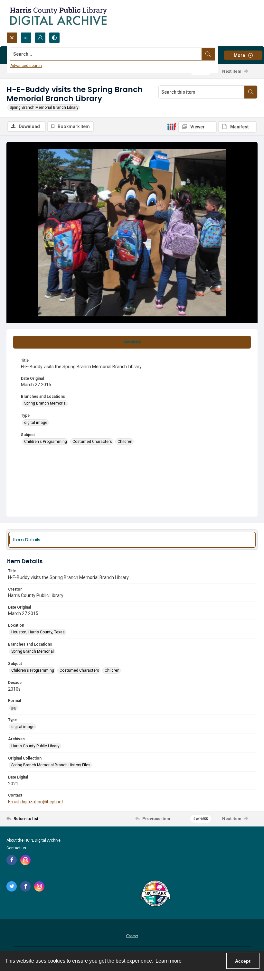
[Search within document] (250, 92)
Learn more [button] (169, 961)
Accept (242, 961)
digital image (35, 422)
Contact (132, 936)
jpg (13, 707)
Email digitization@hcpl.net (35, 801)
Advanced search (26, 65)
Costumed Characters (92, 441)
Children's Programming (45, 441)
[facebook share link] (11, 860)
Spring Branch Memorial (45, 403)
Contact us (16, 848)
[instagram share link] (25, 860)
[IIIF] (171, 126)
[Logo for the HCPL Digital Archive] (57, 16)
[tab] (132, 342)
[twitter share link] (11, 886)
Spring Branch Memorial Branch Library (44, 107)
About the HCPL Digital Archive (33, 840)
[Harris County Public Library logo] (155, 894)
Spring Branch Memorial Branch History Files (50, 765)
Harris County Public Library (35, 746)
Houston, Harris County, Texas (38, 632)
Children (125, 441)
